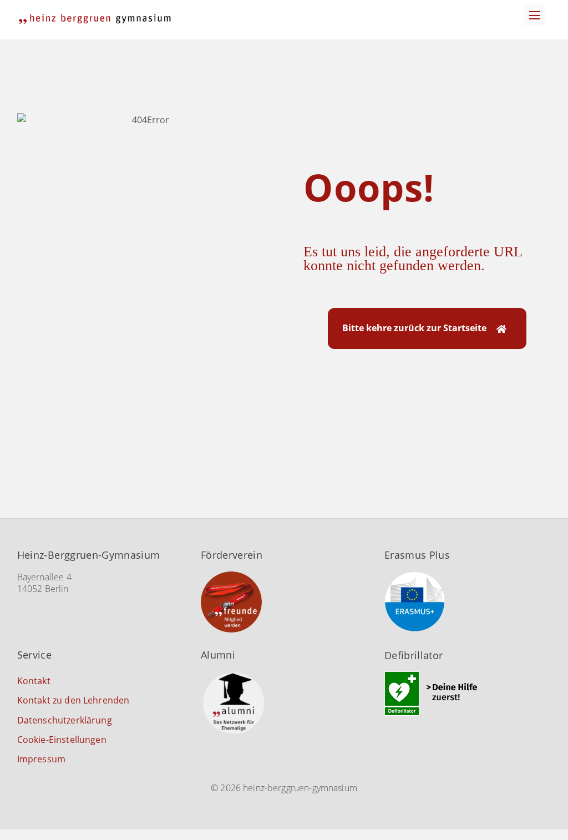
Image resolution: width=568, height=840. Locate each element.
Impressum (41, 759)
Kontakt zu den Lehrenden (73, 700)
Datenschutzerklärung (64, 720)
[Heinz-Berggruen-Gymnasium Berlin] (95, 19)
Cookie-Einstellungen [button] (61, 739)
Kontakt (33, 681)
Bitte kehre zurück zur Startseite (414, 328)
